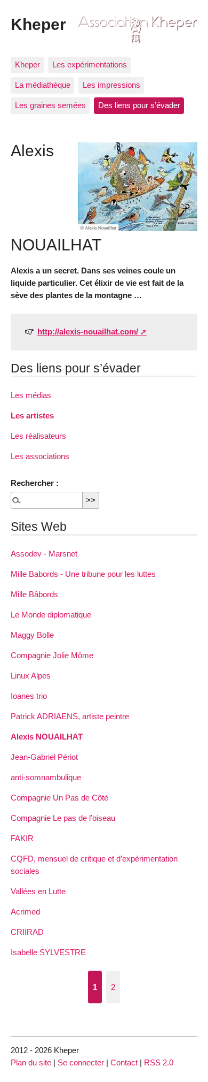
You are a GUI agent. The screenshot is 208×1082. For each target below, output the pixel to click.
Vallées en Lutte (38, 891)
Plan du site (31, 1062)
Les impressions (111, 84)
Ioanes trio (29, 695)
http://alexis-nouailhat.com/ (87, 331)
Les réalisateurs (38, 435)
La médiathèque (42, 84)
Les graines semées (50, 105)
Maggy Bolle (32, 634)
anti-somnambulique (46, 777)
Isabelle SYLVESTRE (48, 952)
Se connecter (81, 1062)
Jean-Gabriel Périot (44, 756)
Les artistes (32, 415)
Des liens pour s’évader (139, 105)
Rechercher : (35, 482)
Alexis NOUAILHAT (47, 736)
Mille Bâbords (34, 594)
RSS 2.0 (158, 1062)
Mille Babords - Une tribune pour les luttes (83, 573)
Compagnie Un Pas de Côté (59, 797)
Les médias (31, 395)
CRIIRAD (27, 931)
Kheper (38, 24)
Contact (124, 1062)
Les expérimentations (89, 64)
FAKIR (22, 838)
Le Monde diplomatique (51, 614)
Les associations (40, 456)
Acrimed (25, 911)
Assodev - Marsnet (44, 553)
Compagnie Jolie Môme (52, 655)
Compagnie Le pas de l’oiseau (63, 817)
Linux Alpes (31, 675)
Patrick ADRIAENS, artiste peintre (70, 716)
